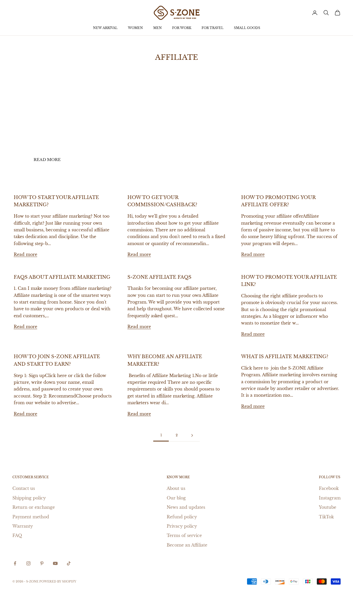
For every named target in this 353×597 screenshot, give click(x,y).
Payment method (30, 516)
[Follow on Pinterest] (41, 563)
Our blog (176, 497)
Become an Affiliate (187, 545)
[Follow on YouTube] (55, 563)
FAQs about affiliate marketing (62, 277)
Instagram (330, 497)
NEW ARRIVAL (105, 28)
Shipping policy (29, 497)
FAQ (17, 535)
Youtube (327, 507)
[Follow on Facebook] (15, 563)
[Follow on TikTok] (68, 563)
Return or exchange (33, 507)
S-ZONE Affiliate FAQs (159, 277)
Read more (47, 159)
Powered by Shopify (57, 581)
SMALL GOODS (247, 28)
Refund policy (182, 516)
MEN (157, 28)
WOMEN (135, 28)
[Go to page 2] (192, 435)
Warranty (22, 526)
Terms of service (184, 535)
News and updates (186, 507)
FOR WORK (181, 28)
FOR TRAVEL (213, 28)
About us (176, 488)
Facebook (329, 488)
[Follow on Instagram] (28, 563)
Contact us (23, 488)
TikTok (326, 516)
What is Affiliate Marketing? (284, 356)
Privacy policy (182, 526)
